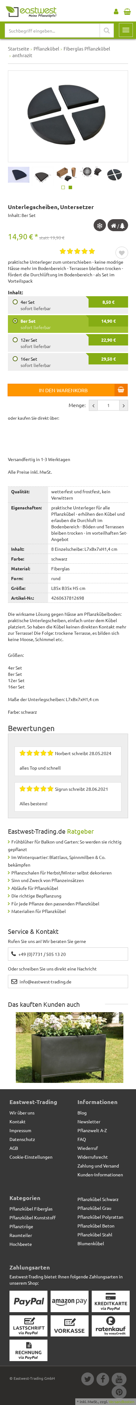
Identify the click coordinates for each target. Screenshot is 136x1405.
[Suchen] (107, 30)
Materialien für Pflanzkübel (38, 911)
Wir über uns (21, 1112)
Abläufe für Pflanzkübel (34, 888)
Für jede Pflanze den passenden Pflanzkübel (55, 903)
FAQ (81, 1139)
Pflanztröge (21, 1226)
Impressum (20, 1130)
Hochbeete (20, 1244)
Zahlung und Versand (98, 1165)
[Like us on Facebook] (102, 1380)
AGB (13, 1148)
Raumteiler (20, 1235)
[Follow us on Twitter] (87, 1380)
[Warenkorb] (127, 10)
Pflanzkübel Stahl (94, 1234)
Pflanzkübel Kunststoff (32, 1217)
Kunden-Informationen (100, 1174)
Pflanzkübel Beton (95, 1225)
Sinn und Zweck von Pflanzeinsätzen (47, 880)
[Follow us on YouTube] (118, 1380)
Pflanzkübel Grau (94, 1208)
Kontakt (17, 1121)
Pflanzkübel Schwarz (98, 1199)
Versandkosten (121, 1401)
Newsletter (88, 1121)
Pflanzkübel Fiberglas (31, 1208)
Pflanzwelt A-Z (92, 1130)
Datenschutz (22, 1139)
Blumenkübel (90, 1243)
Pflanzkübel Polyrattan (100, 1217)
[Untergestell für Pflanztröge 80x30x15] (69, 1052)
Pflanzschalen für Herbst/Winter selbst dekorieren (61, 872)
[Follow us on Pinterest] (118, 1393)
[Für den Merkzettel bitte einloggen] (122, 253)
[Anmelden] (116, 10)
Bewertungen (31, 728)
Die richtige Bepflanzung (36, 895)
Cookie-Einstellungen (31, 1157)
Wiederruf (87, 1148)
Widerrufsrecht (92, 1157)
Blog (82, 1112)
